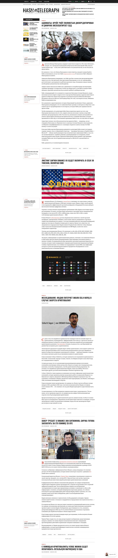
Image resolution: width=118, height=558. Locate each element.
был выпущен (61, 344)
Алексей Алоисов (46, 165)
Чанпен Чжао (65, 476)
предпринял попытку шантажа (68, 461)
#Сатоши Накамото (46, 148)
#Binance (56, 285)
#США (44, 285)
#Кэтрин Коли (67, 285)
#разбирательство (73, 148)
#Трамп (51, 4)
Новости (26, 1)
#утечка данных (71, 534)
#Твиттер (65, 148)
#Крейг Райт (85, 148)
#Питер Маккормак (56, 148)
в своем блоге (67, 201)
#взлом (50, 534)
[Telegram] (88, 1)
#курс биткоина (27, 4)
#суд (80, 148)
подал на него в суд (69, 74)
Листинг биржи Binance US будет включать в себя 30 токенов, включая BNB (68, 162)
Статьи (40, 1)
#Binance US (49, 285)
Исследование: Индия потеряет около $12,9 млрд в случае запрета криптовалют (67, 299)
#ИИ (47, 4)
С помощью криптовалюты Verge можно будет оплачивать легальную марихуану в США (65, 548)
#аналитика (57, 4)
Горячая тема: (68, 7)
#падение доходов (47, 408)
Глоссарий (46, 1)
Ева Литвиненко (45, 28)
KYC (90, 471)
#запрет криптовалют (72, 408)
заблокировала (55, 217)
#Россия (34, 4)
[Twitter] (91, 1)
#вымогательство (62, 534)
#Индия (54, 408)
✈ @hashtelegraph (91, 4)
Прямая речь (33, 1)
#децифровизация (65, 4)
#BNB (61, 285)
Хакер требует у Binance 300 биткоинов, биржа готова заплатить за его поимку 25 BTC (68, 422)
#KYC (55, 534)
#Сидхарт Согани (61, 408)
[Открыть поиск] (94, 1)
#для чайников (41, 4)
